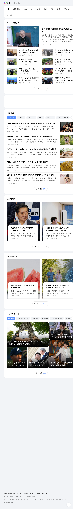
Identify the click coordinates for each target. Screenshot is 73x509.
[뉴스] (8, 3)
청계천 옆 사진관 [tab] (57, 318)
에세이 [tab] (41, 117)
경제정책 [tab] (21, 117)
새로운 (42, 89)
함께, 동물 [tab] (11, 117)
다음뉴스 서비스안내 (10, 493)
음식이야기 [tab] (31, 117)
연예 (13, 3)
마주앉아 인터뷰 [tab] (63, 117)
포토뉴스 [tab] (45, 318)
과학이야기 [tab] (50, 117)
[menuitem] (8, 9)
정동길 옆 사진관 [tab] (23, 318)
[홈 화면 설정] (69, 505)
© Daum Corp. (9, 502)
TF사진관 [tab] (35, 318)
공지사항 (32, 493)
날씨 (23, 3)
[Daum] (5, 3)
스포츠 (18, 3)
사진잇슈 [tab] (11, 318)
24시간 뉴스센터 (23, 493)
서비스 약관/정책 (42, 493)
